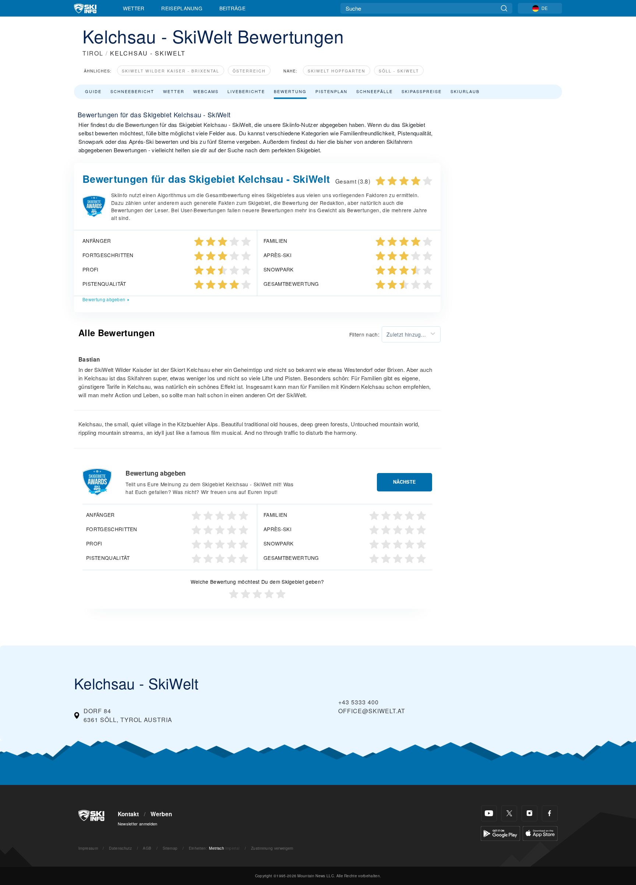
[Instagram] (529, 813)
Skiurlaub (465, 91)
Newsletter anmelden (138, 824)
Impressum (88, 848)
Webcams (206, 91)
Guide (93, 91)
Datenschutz (120, 848)
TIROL (92, 53)
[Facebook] (550, 813)
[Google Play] (500, 832)
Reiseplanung (181, 8)
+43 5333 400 (358, 702)
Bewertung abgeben (103, 299)
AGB (147, 848)
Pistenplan (331, 91)
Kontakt (128, 814)
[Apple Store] (540, 832)
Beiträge (232, 8)
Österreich (249, 71)
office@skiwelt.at (371, 711)
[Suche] (504, 8)
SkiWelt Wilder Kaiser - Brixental (170, 71)
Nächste (404, 482)
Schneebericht (132, 91)
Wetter (134, 8)
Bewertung (290, 91)
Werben (161, 814)
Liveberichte (246, 91)
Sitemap (170, 848)
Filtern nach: (364, 334)
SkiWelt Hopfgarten (336, 71)
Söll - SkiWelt (399, 71)
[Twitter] (509, 813)
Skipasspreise (422, 91)
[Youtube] (489, 813)
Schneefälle (374, 91)
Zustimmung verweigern (272, 848)
